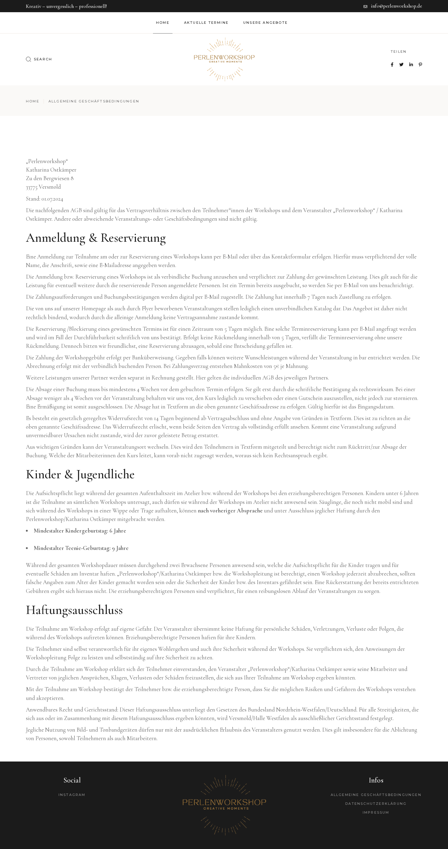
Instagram (72, 795)
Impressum (376, 812)
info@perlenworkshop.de (396, 6)
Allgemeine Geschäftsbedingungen (376, 795)
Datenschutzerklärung (376, 803)
